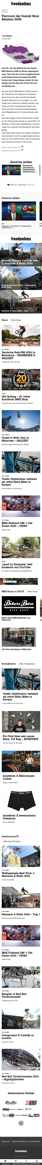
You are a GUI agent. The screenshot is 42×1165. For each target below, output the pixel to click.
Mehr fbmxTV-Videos (12, 841)
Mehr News (16, 320)
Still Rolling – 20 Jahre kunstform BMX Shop (21, 388)
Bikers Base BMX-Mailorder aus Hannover (19, 610)
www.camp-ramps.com (11, 147)
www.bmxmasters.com (11, 151)
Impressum (6, 1164)
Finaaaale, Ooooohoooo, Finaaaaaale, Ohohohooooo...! (21, 170)
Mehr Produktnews (27, 664)
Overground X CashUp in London (21, 1026)
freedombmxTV (10, 836)
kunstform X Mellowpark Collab (21, 769)
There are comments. (22, 185)
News (4, 11)
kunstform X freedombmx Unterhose (21, 808)
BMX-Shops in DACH (13, 591)
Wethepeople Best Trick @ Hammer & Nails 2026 (21, 278)
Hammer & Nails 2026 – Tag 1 (21, 302)
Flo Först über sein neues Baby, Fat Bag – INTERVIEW (21, 729)
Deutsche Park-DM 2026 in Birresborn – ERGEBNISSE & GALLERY (21, 345)
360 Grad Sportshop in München (19, 640)
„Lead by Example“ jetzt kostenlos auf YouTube (21, 555)
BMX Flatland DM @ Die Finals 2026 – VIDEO (21, 514)
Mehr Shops (32, 591)
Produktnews (9, 664)
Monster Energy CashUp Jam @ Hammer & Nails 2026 (21, 255)
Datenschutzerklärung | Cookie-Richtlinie (26, 1164)
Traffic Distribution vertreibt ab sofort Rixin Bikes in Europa (21, 471)
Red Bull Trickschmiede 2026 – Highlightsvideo (21, 1067)
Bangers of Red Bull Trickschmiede (21, 985)
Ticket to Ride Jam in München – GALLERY (21, 429)
